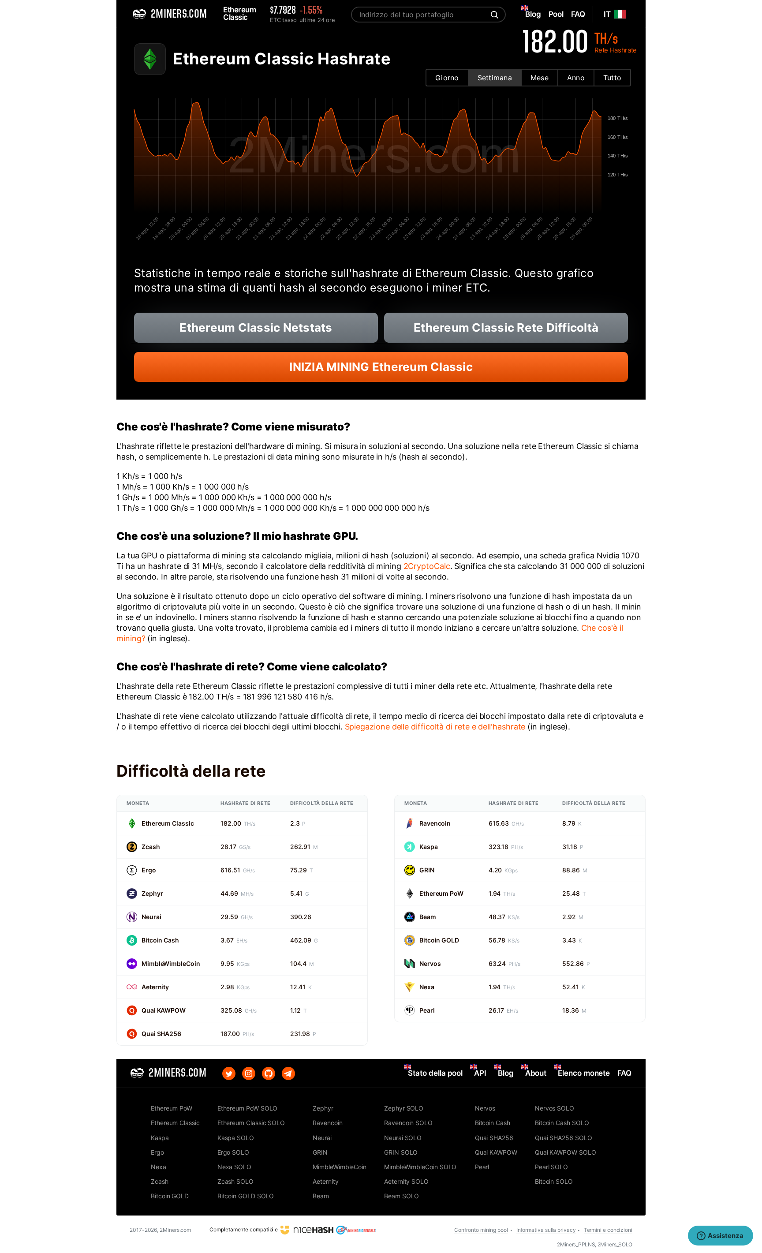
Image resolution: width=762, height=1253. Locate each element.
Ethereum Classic (168, 823)
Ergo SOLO (233, 1152)
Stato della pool (435, 1073)
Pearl (427, 1010)
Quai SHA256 (161, 1033)
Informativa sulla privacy (546, 1230)
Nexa (426, 987)
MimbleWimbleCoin (171, 963)
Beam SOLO (401, 1196)
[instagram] (248, 1073)
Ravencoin (435, 823)
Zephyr (152, 893)
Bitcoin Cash (160, 940)
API (480, 1073)
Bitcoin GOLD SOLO (245, 1196)
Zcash (151, 846)
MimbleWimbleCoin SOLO (420, 1167)
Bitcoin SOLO (554, 1181)
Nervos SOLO (554, 1108)
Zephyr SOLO (403, 1108)
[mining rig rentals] (356, 1230)
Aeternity (155, 987)
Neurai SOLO (403, 1137)
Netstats (255, 327)
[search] (493, 14)
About (536, 1073)
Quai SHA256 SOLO (563, 1137)
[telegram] (288, 1073)
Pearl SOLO (551, 1167)
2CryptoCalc (426, 566)
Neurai (151, 916)
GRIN (426, 870)
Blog (506, 1073)
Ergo (149, 870)
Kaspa (428, 846)
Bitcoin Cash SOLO (562, 1122)
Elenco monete (584, 1073)
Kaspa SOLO (235, 1137)
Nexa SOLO (234, 1167)
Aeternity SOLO (406, 1181)
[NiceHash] (307, 1230)
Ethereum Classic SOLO (251, 1122)
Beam (427, 916)
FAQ (624, 1073)
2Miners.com (175, 1230)
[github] (268, 1073)
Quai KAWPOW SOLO (565, 1152)
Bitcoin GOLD (439, 940)
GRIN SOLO (401, 1152)
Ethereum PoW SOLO (247, 1108)
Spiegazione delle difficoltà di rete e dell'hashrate (435, 726)
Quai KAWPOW (164, 1010)
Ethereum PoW (441, 893)
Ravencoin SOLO (408, 1122)
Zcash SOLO (235, 1181)
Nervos (430, 963)
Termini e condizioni (608, 1230)
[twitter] (228, 1073)
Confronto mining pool (481, 1230)
